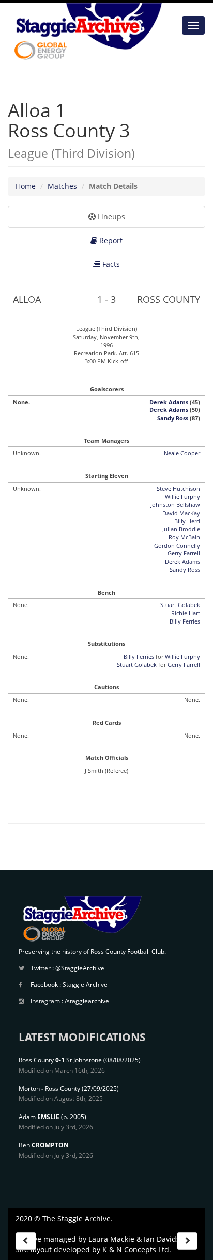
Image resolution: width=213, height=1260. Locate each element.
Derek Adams (168, 402)
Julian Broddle (181, 529)
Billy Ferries (185, 621)
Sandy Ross (172, 418)
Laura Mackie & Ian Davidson (138, 1239)
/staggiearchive (87, 1001)
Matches (62, 186)
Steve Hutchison (178, 488)
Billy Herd (187, 521)
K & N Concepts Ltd (135, 1249)
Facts (110, 264)
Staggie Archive (85, 984)
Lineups (110, 216)
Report (110, 240)
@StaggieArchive (79, 968)
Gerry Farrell (184, 553)
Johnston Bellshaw (175, 504)
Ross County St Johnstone (60, 1060)
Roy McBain (184, 537)
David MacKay (181, 513)
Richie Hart (185, 613)
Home (26, 186)
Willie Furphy (182, 496)
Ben (44, 1145)
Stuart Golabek (180, 605)
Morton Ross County (49, 1088)
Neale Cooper (182, 453)
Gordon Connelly (177, 545)
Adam (39, 1116)
